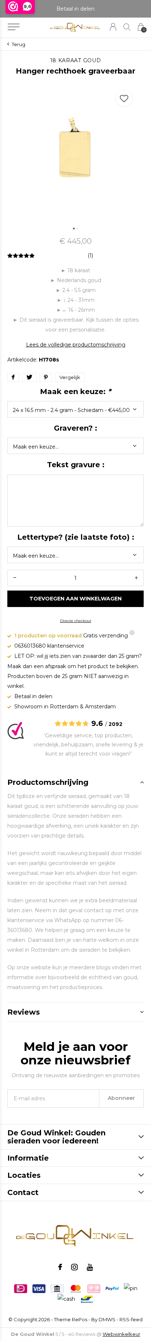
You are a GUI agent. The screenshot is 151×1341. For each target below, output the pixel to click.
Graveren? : (75, 428)
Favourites (124, 98)
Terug (18, 44)
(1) (90, 255)
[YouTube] (90, 1267)
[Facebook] (60, 1267)
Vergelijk (69, 377)
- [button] (14, 578)
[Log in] (113, 27)
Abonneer (121, 1098)
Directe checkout (75, 620)
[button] (13, 27)
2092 (115, 724)
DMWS (107, 1319)
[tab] (75, 782)
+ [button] (136, 578)
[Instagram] (74, 1267)
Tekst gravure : (75, 465)
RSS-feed (131, 1319)
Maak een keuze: (75, 391)
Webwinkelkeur (121, 1334)
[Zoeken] (127, 27)
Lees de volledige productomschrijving (75, 344)
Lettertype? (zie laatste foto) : (75, 537)
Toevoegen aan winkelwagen (75, 598)
